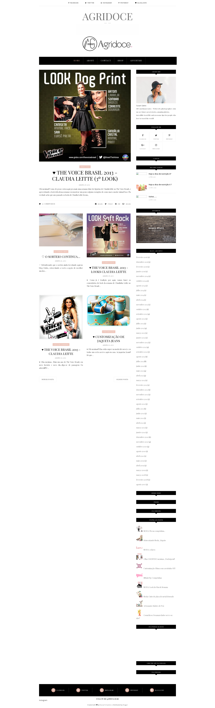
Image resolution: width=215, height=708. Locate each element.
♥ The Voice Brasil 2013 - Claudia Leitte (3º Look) (85, 175)
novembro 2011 (142, 394)
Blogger (125, 705)
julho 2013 (140, 323)
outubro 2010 (141, 446)
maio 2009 (140, 461)
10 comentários (48, 204)
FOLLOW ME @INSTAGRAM (107, 699)
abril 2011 (140, 423)
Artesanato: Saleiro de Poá (154, 606)
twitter (156, 139)
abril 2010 (140, 456)
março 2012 (140, 380)
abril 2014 (140, 300)
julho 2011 (140, 409)
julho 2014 (140, 290)
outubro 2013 (141, 309)
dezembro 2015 (142, 262)
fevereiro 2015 (141, 267)
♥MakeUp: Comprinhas (153, 578)
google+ (143, 149)
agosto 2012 (140, 356)
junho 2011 (140, 413)
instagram (156, 149)
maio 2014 (140, 295)
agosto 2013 (140, 319)
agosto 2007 (141, 484)
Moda (157, 637)
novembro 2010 (142, 442)
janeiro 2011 (140, 432)
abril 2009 (140, 465)
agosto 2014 (140, 285)
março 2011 (140, 427)
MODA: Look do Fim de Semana (156, 587)
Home (77, 60)
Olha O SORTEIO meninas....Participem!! (159, 559)
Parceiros (142, 646)
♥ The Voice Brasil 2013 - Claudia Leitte (61, 351)
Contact (106, 60)
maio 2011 (140, 418)
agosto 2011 (140, 404)
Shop (121, 60)
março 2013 (140, 333)
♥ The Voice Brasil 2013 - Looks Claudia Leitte (108, 269)
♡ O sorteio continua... (61, 256)
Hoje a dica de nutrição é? (160, 174)
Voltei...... (153, 196)
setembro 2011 (141, 399)
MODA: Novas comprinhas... (154, 531)
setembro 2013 (141, 314)
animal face (85, 167)
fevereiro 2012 (141, 385)
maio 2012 (140, 371)
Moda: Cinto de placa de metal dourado (159, 596)
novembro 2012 (142, 342)
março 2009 (141, 470)
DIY (162, 637)
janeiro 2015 (140, 271)
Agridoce (107, 16)
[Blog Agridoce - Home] (107, 35)
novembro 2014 (142, 276)
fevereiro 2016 (141, 257)
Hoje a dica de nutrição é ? (160, 184)
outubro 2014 (141, 281)
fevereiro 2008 (142, 480)
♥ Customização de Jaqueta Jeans (108, 339)
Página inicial (144, 637)
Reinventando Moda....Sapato (155, 540)
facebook (142, 139)
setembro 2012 (141, 352)
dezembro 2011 (142, 390)
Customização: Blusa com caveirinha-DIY (159, 568)
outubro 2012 (141, 347)
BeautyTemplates (105, 705)
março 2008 (141, 475)
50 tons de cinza (61, 251)
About (90, 60)
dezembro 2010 (142, 437)
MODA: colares (149, 550)
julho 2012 (140, 361)
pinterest (169, 139)
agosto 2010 (141, 451)
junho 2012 (140, 366)
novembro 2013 (142, 304)
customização (108, 332)
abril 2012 (140, 375)
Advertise (136, 60)
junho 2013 (140, 328)
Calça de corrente (61, 344)
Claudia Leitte (108, 262)
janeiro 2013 (140, 338)
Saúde (167, 637)
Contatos (154, 646)
